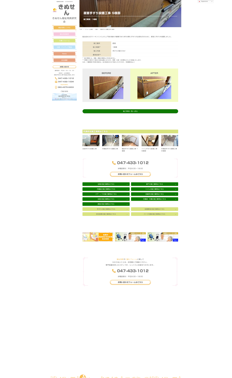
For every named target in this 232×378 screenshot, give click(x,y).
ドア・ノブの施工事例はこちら (106, 194)
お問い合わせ (64, 67)
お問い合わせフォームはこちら (130, 174)
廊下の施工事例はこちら (154, 184)
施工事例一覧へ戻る (130, 111)
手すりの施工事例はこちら (106, 209)
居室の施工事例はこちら (106, 204)
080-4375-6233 (66, 87)
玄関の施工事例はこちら (106, 184)
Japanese (204, 1)
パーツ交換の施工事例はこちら (154, 214)
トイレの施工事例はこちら (154, 189)
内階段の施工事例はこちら (106, 189)
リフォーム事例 (89, 29)
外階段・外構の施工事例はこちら (154, 199)
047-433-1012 (66, 78)
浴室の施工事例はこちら (106, 199)
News (64, 53)
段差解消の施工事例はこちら (154, 209)
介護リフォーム (64, 40)
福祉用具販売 (64, 34)
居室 (96, 29)
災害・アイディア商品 (64, 47)
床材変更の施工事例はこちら (106, 214)
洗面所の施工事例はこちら (154, 194)
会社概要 (64, 60)
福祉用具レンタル (64, 27)
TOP (80, 29)
